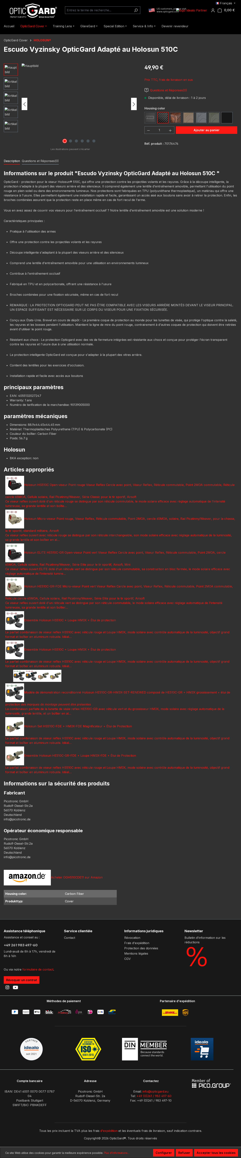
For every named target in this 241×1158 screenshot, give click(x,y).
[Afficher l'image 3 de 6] (76, 140)
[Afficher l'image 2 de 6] (70, 140)
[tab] (12, 161)
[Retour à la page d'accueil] (32, 10)
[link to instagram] (7, 987)
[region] (70, 104)
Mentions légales (136, 953)
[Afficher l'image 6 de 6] (93, 140)
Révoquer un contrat (21, 980)
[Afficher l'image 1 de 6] (64, 140)
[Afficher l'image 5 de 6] (87, 140)
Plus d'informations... (116, 1152)
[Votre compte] (214, 10)
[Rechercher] (135, 10)
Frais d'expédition (136, 943)
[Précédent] (24, 104)
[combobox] (98, 10)
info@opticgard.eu (156, 1091)
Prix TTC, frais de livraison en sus (168, 80)
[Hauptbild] (79, 104)
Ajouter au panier (207, 130)
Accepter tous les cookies (216, 1153)
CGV (127, 959)
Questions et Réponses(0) (168, 90)
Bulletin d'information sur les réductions (205, 940)
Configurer (164, 1153)
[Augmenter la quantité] (170, 130)
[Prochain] (134, 104)
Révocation (132, 938)
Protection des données (141, 948)
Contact (69, 938)
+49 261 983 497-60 (21, 945)
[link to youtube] (15, 987)
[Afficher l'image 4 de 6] (82, 140)
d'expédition (108, 1131)
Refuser (184, 1153)
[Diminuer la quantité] (148, 130)
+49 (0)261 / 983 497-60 (154, 1096)
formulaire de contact (37, 969)
